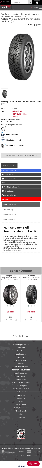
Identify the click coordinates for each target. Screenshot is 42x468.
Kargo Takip (21, 357)
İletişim (21, 402)
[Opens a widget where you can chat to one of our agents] (33, 464)
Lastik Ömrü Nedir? (21, 392)
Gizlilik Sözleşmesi (21, 386)
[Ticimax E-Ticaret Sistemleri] (21, 466)
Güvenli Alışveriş (21, 360)
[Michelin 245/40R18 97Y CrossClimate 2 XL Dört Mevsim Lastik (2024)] (31, 295)
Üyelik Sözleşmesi (21, 373)
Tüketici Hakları (21, 376)
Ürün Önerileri (9, 220)
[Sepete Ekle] (5, 320)
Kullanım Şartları (21, 379)
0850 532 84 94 (7, 2)
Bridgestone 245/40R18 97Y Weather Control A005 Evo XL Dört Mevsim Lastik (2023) (10, 279)
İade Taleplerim (21, 354)
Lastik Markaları (21, 417)
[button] (7, 306)
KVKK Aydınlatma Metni (21, 408)
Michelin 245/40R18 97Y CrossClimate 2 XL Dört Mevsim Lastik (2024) (31, 279)
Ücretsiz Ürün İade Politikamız (21, 382)
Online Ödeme (21, 405)
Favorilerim (35, 7)
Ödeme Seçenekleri (11, 215)
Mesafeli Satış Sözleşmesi (21, 389)
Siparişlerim (21, 348)
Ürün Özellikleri (10, 205)
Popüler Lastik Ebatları (21, 367)
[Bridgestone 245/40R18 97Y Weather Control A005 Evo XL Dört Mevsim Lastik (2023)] (11, 295)
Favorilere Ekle (11, 320)
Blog (21, 414)
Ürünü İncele (16, 320)
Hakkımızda (21, 398)
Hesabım (21, 363)
